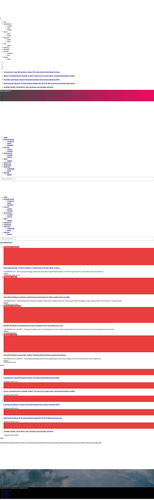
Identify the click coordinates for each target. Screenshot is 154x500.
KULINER (9, 39)
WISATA (9, 41)
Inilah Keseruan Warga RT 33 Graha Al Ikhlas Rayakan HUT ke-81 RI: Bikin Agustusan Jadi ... (33, 418)
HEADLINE (7, 247)
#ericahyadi (42, 443)
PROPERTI (9, 29)
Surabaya (49, 443)
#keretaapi (95, 443)
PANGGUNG (10, 53)
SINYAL (8, 27)
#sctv (26, 443)
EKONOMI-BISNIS (7, 24)
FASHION (9, 35)
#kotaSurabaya (10, 443)
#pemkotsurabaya (33, 443)
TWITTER (6, 496)
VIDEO (5, 43)
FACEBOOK (6, 495)
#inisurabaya (55, 443)
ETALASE (5, 31)
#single (73, 443)
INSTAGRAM (7, 498)
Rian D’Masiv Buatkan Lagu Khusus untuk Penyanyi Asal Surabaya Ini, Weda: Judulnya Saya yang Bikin (37, 297)
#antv (23, 443)
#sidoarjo (89, 443)
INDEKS (8, 59)
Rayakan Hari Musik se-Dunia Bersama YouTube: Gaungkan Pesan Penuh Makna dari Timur (33, 325)
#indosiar (18, 443)
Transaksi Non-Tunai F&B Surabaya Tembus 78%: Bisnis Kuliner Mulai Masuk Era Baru (32, 72)
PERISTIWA (6, 51)
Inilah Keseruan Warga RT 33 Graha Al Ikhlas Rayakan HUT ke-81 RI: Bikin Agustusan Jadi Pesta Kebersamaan (39, 83)
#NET (100, 443)
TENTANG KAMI (7, 490)
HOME (5, 22)
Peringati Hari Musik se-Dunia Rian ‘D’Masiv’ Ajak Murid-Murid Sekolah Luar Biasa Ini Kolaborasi (35, 355)
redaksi (6, 273)
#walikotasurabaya (65, 443)
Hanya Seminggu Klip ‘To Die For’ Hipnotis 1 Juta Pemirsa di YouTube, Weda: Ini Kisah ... (32, 268)
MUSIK (8, 55)
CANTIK (8, 33)
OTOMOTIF (9, 26)
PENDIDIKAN (6, 49)
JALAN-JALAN (6, 37)
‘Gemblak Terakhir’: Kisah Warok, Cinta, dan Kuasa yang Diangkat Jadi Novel (28, 87)
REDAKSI (6, 492)
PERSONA (6, 57)
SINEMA (9, 45)
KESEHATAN (6, 47)
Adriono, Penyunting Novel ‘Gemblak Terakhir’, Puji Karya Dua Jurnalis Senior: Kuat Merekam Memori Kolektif (39, 76)
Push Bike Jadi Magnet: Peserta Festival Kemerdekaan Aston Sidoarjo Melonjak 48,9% (32, 80)
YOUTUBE (6, 493)
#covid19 (77, 443)
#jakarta (83, 443)
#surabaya (3, 443)
